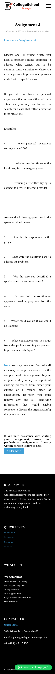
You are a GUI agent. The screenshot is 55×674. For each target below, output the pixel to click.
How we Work (9, 532)
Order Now (14, 450)
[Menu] (47, 6)
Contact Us (8, 542)
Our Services (9, 537)
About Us (8, 547)
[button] (33, 667)
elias (47, 31)
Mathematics (33, 31)
